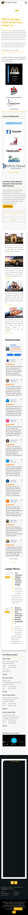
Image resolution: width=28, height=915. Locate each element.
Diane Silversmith (14, 380)
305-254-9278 (12, 723)
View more (13, 562)
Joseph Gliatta (13, 540)
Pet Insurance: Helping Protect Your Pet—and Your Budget (18, 579)
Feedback (17, 891)
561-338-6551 (6, 671)
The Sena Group (15, 347)
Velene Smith (13, 400)
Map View (5, 674)
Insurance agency (8, 30)
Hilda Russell (13, 420)
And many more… (14, 172)
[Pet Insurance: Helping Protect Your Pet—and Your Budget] (13, 582)
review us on (17, 354)
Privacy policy (18, 908)
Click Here (8, 206)
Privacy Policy (5, 895)
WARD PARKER (14, 500)
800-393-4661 (12, 667)
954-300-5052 (12, 686)
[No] (26, 907)
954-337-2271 (12, 688)
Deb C (11, 460)
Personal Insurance (19, 887)
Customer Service (6, 893)
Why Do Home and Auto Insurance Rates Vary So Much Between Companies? (19, 615)
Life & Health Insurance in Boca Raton (7, 889)
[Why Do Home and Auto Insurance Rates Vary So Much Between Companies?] (12, 620)
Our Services (17, 10)
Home (3, 891)
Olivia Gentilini (13, 520)
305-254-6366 (12, 721)
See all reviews (10, 354)
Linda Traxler (13, 480)
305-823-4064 (12, 705)
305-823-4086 (12, 703)
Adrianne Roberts (14, 440)
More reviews (14, 558)
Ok (14, 912)
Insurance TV (14, 220)
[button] (26, 2)
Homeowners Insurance (7, 887)
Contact (16, 895)
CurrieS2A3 (12, 359)
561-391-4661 (12, 665)
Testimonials (17, 893)
